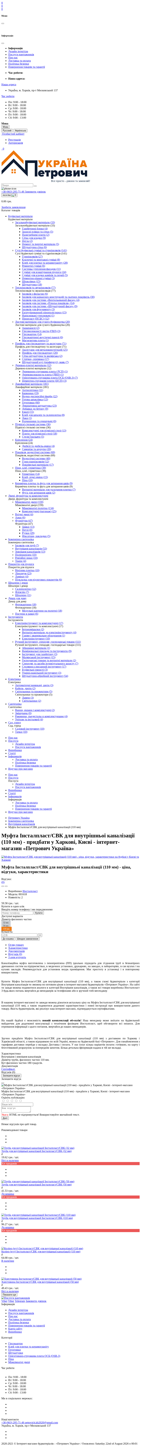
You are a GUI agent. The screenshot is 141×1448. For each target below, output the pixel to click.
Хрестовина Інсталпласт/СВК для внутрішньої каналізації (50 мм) (40, 1281)
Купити (38, 913)
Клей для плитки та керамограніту (28, 1346)
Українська (20, 130)
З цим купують (17, 957)
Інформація (14, 756)
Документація (16, 951)
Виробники (15, 750)
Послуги (13, 740)
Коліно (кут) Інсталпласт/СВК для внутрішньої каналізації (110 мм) (40, 1251)
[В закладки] (2, 886)
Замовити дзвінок (35, 191)
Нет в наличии (10, 1160)
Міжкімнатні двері (19, 1362)
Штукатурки (15, 1352)
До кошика (8, 938)
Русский (7, 130)
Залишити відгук (11, 1075)
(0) (2, 882)
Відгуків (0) (15, 954)
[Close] (2, 1082)
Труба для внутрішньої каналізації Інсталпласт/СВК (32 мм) (36, 1151)
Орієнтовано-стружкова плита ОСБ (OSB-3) (34, 1355)
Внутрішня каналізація (21, 824)
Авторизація (15, 142)
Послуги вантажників (21, 54)
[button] (8, 84)
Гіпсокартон (15, 1343)
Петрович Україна (19, 817)
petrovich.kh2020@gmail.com (41, 1422)
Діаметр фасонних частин (16, 919)
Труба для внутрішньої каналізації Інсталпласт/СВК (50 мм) (36, 1184)
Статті (12, 753)
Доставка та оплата (19, 60)
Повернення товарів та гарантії (26, 66)
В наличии (7, 1260)
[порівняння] (6, 886)
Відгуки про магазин (20, 768)
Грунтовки (14, 1349)
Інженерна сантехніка (21, 820)
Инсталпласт (30, 891)
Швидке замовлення (27, 938)
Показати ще (9, 1294)
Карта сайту (15, 1328)
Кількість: (7, 931)
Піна (11, 1359)
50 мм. (6, 926)
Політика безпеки (18, 63)
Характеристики (18, 947)
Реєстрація (14, 139)
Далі (5, 1118)
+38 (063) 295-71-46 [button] (13, 1422)
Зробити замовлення (13, 207)
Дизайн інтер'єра (18, 51)
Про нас (13, 57)
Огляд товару (16, 944)
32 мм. (6, 922)
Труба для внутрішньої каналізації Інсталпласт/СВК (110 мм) (37, 1218)
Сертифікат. (8, 1069)
